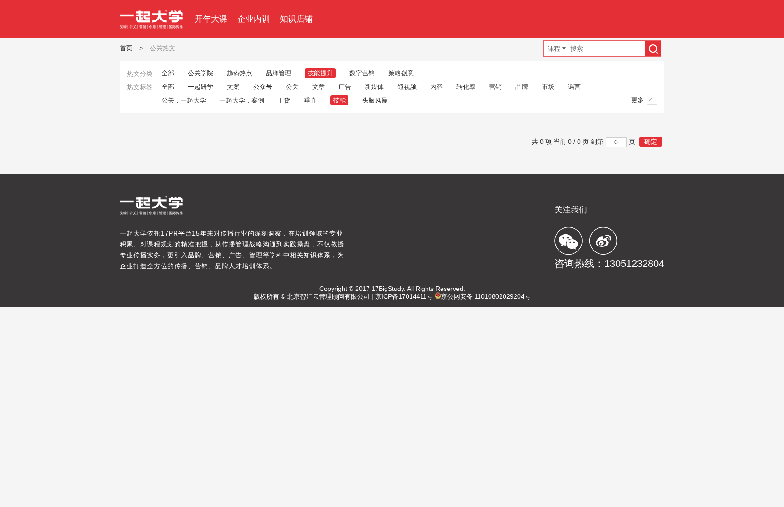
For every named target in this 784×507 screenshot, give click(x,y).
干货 (284, 100)
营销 (495, 86)
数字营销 (362, 73)
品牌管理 (278, 73)
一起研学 (200, 86)
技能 (339, 100)
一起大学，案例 (242, 100)
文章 (318, 86)
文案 (233, 86)
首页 (126, 48)
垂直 (310, 100)
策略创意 (401, 73)
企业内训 (253, 19)
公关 (292, 86)
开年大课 (211, 19)
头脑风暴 (374, 100)
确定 (650, 141)
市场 (548, 86)
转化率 (465, 86)
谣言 (574, 86)
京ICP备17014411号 (404, 296)
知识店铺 (296, 19)
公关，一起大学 (184, 100)
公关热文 (162, 48)
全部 (168, 73)
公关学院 (200, 73)
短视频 (406, 86)
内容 (436, 86)
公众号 (262, 86)
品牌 (521, 86)
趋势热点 (239, 73)
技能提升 (320, 73)
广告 (344, 86)
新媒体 (374, 86)
